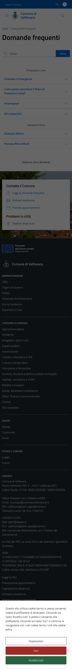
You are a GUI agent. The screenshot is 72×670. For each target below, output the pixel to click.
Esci (36, 650)
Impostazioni (36, 641)
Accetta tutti (36, 660)
